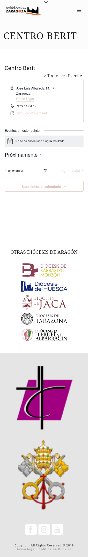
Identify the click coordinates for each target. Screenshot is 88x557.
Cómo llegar (25, 98)
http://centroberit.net (32, 113)
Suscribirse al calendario (41, 186)
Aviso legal (26, 549)
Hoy (44, 170)
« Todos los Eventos (64, 75)
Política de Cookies (55, 549)
